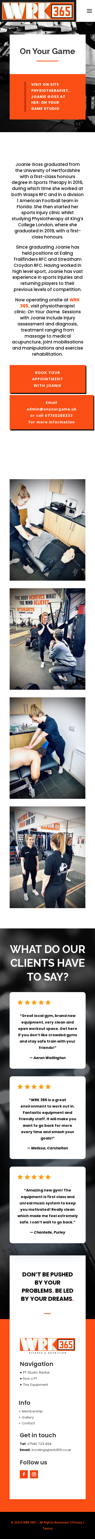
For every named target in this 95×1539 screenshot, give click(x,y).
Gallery (27, 1417)
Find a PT (30, 1378)
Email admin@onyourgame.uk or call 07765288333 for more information (52, 412)
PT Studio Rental (36, 1372)
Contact (28, 1423)
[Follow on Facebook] (24, 1474)
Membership (32, 1411)
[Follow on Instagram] (34, 1474)
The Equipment (35, 1384)
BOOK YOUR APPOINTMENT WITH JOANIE (47, 379)
